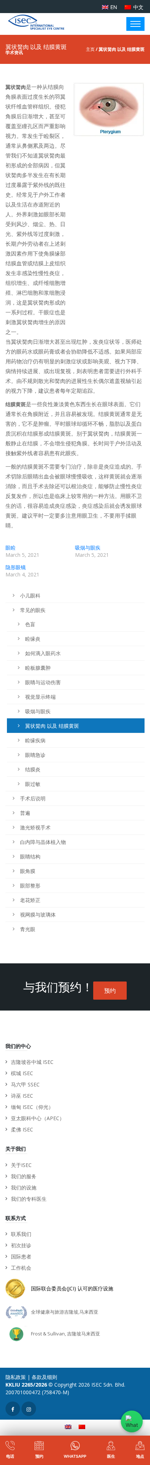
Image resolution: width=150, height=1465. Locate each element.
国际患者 (21, 1256)
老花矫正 (30, 900)
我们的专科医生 (29, 1198)
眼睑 (10, 547)
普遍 (25, 812)
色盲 (30, 624)
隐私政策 (15, 1377)
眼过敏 (32, 783)
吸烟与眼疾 (87, 547)
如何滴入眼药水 (43, 653)
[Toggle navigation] (135, 24)
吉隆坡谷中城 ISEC (32, 1061)
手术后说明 (33, 798)
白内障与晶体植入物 (43, 841)
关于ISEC (21, 1165)
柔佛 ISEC (22, 1129)
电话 (10, 1456)
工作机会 (21, 1267)
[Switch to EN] (68, 1426)
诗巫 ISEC (22, 1095)
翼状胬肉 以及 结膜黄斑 (52, 725)
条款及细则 (44, 1377)
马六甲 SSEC (25, 1084)
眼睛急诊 (35, 754)
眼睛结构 (30, 856)
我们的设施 (23, 1187)
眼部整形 (30, 885)
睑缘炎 (32, 638)
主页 (90, 49)
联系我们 (21, 1234)
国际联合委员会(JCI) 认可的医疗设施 (72, 1288)
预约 (110, 991)
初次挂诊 (21, 1245)
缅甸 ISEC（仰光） (32, 1106)
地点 (140, 1456)
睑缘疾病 (35, 740)
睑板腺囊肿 (38, 667)
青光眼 (27, 929)
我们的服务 (23, 1176)
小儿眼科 (30, 595)
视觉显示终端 (40, 696)
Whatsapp (75, 1456)
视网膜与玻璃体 (38, 914)
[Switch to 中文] (82, 1426)
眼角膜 (27, 871)
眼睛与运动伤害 (43, 682)
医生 (111, 1456)
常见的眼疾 (33, 610)
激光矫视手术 (35, 827)
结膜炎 (32, 769)
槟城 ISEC (22, 1073)
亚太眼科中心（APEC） (37, 1118)
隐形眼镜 (15, 567)
